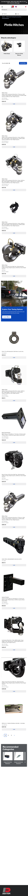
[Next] (14, 735)
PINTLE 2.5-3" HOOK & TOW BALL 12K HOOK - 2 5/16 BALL (13, 723)
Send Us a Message (15, 3)
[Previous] (2, 735)
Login (14, 103)
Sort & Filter (23, 63)
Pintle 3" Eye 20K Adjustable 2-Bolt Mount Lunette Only (12, 351)
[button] (14, 7)
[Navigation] (2, 6)
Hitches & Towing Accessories (13, 16)
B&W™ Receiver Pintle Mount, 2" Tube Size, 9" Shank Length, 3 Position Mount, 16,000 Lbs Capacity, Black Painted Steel (14, 435)
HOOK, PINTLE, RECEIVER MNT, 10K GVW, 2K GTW (12, 559)
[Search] (2, 9)
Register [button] (5, 13)
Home (3, 16)
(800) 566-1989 (15, 1)
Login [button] (18, 13)
